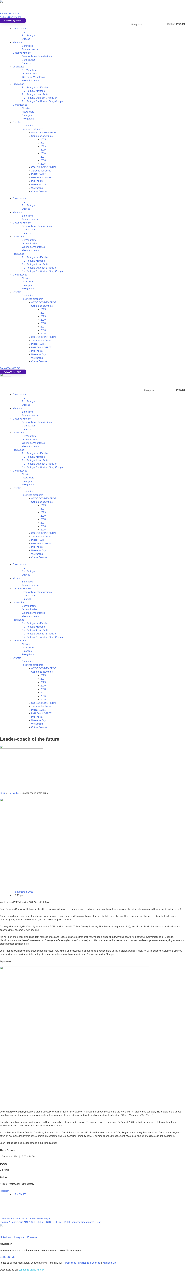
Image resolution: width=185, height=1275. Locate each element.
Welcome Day (38, 184)
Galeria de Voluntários (33, 77)
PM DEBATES (38, 174)
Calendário (27, 125)
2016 (43, 160)
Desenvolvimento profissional (37, 56)
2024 (43, 143)
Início (2, 793)
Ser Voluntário (29, 70)
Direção (26, 39)
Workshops (37, 188)
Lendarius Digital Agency (31, 1269)
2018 (43, 153)
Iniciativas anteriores (32, 129)
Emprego (26, 63)
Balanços (27, 115)
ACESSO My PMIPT (13, 20)
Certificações (28, 60)
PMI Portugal (28, 35)
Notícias (26, 108)
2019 (43, 150)
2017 (43, 157)
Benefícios (27, 46)
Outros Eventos (39, 191)
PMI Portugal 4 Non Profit (35, 94)
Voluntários (18, 66)
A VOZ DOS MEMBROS (43, 132)
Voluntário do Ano (31, 80)
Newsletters (28, 112)
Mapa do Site (109, 1263)
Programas (18, 84)
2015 (43, 164)
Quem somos (19, 28)
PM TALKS (37, 181)
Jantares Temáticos (41, 170)
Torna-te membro (30, 49)
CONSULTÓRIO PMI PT (43, 167)
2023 (43, 146)
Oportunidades (29, 73)
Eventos (17, 122)
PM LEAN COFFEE (41, 177)
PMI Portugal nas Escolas (35, 87)
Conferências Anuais (42, 136)
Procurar (180, 24)
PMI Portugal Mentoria (33, 91)
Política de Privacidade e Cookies (82, 1263)
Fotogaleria (28, 118)
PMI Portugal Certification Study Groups (42, 101)
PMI (24, 32)
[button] (92, 386)
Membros (17, 42)
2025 (43, 139)
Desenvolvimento (22, 53)
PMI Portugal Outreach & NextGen (39, 98)
